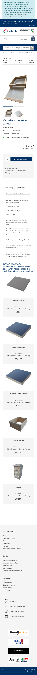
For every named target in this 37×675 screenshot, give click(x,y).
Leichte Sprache (8, 21)
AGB (4, 536)
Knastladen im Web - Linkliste (12, 548)
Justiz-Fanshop (7, 587)
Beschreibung (9, 188)
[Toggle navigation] (5, 38)
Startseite (6, 53)
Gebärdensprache (24, 21)
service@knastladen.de (17, 606)
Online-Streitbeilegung (17, 611)
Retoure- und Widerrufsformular (12, 570)
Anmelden (24, 39)
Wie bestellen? (7, 568)
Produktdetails (20, 188)
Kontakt (32, 25)
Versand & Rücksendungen (11, 563)
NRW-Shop (6, 590)
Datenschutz (7, 541)
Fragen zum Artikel (12, 173)
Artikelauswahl (7, 582)
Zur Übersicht (7, 58)
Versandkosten (6, 672)
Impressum (6, 543)
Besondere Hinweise (9, 538)
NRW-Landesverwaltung (10, 560)
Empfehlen (22, 170)
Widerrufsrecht (7, 565)
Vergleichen (10, 170)
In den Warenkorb (21, 159)
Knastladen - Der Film (17, 616)
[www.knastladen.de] (10, 31)
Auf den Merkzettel (12, 168)
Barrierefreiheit (8, 23)
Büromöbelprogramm (9, 585)
